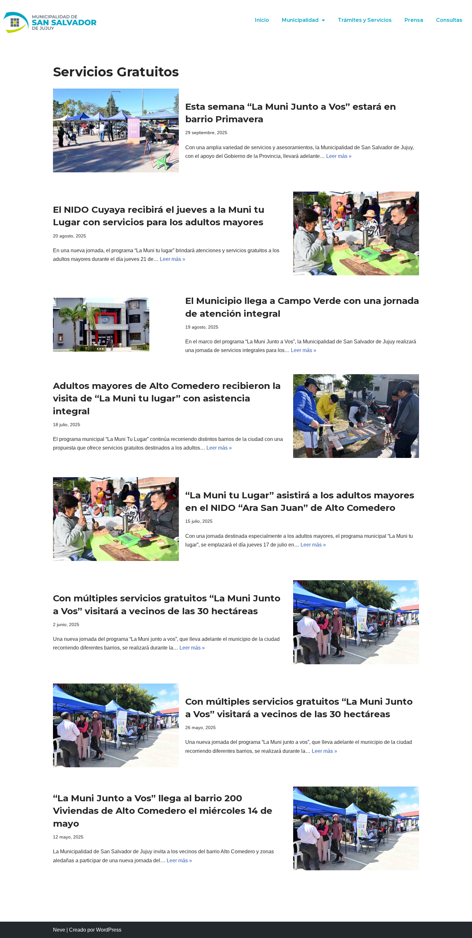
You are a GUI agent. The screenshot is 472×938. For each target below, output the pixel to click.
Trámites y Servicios (365, 20)
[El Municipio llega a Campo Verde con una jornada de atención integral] (116, 325)
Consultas (449, 20)
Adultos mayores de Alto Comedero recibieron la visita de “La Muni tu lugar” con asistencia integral (167, 398)
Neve (59, 930)
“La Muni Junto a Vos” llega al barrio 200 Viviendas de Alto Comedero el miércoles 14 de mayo (162, 811)
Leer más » (339, 156)
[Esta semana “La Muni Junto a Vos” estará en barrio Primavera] (116, 130)
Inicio (262, 20)
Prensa (414, 20)
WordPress (108, 930)
